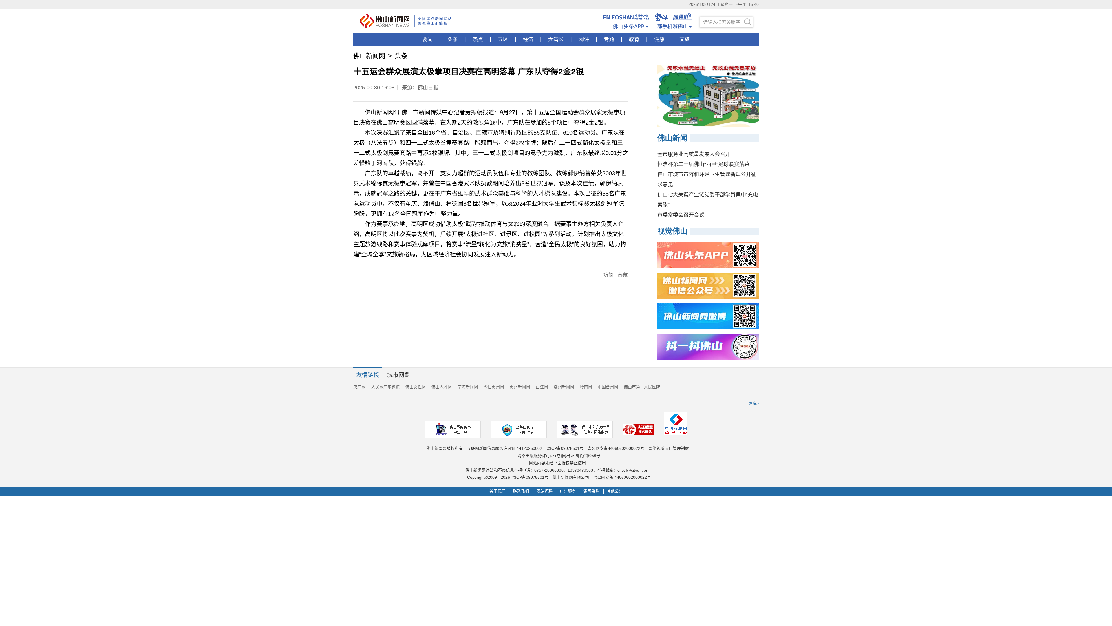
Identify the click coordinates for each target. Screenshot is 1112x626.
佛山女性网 (415, 387)
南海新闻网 (468, 387)
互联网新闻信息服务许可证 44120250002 (504, 448)
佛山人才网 (441, 387)
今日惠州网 (494, 387)
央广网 (359, 387)
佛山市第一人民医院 (642, 387)
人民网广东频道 (385, 387)
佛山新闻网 (369, 55)
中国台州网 (608, 387)
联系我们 (521, 491)
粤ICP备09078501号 (565, 448)
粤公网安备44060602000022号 (616, 448)
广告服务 (568, 491)
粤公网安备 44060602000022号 (622, 477)
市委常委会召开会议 (680, 215)
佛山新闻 (672, 138)
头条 (401, 55)
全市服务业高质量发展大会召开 (693, 154)
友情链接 (367, 375)
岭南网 (586, 387)
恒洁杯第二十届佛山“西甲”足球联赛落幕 (703, 164)
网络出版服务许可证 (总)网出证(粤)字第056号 (558, 455)
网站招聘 (544, 491)
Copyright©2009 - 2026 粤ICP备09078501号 (507, 477)
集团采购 (591, 491)
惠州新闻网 (520, 387)
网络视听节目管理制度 (668, 448)
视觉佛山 (672, 231)
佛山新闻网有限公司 (571, 477)
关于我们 (497, 491)
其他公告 (615, 491)
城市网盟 (398, 375)
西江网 (542, 387)
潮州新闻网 (564, 387)
